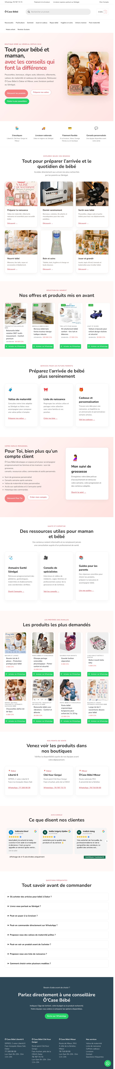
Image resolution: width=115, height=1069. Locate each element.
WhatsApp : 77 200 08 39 (19, 787)
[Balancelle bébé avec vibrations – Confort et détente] (43, 690)
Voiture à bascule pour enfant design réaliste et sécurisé (98, 332)
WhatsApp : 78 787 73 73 (55, 787)
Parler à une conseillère (17, 101)
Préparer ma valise (41, 92)
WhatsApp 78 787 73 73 (13, 2)
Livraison (89, 1051)
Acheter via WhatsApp (16, 346)
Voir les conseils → (51, 591)
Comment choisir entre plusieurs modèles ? (30, 963)
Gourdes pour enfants (68, 655)
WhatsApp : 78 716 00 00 (90, 787)
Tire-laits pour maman (68, 326)
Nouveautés (36, 703)
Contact (89, 1054)
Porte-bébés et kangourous (42, 655)
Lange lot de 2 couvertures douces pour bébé (96, 710)
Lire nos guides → (86, 590)
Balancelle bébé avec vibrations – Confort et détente (43, 710)
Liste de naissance (93, 1046)
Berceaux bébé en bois (40, 326)
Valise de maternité (94, 1043)
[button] (103, 12)
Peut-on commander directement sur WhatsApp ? (33, 925)
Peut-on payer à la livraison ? (24, 915)
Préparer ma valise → (17, 418)
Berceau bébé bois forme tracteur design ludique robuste (43, 332)
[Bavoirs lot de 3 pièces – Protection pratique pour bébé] (15, 643)
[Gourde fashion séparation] (70, 643)
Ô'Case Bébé (11, 11)
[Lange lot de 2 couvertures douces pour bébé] (97, 690)
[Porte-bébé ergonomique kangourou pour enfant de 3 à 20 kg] (70, 690)
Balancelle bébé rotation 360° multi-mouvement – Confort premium (15, 334)
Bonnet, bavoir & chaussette (11, 703)
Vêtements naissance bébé (13, 705)
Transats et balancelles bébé (14, 327)
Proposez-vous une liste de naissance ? (28, 954)
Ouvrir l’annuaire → (16, 591)
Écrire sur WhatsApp (56, 1016)
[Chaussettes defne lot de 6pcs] (15, 690)
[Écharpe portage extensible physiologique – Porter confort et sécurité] (43, 643)
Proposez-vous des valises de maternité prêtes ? (33, 935)
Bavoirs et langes (11, 655)
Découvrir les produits (16, 93)
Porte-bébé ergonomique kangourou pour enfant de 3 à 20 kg (69, 709)
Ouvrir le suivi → (78, 492)
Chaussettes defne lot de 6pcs (15, 710)
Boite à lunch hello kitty (96, 661)
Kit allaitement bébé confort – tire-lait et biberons (69, 332)
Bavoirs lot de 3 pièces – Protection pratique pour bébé (14, 661)
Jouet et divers (93, 326)
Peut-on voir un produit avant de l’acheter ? (30, 944)
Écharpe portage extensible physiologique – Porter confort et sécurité (43, 662)
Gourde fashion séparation (67, 659)
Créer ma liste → (51, 418)
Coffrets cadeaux (93, 1049)
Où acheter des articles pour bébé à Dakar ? (31, 896)
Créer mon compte (38, 497)
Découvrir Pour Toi (14, 498)
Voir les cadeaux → (87, 419)
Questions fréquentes (95, 1057)
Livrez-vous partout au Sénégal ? (25, 906)
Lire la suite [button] (13, 851)
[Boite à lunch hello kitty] (97, 643)
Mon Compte (104, 2)
